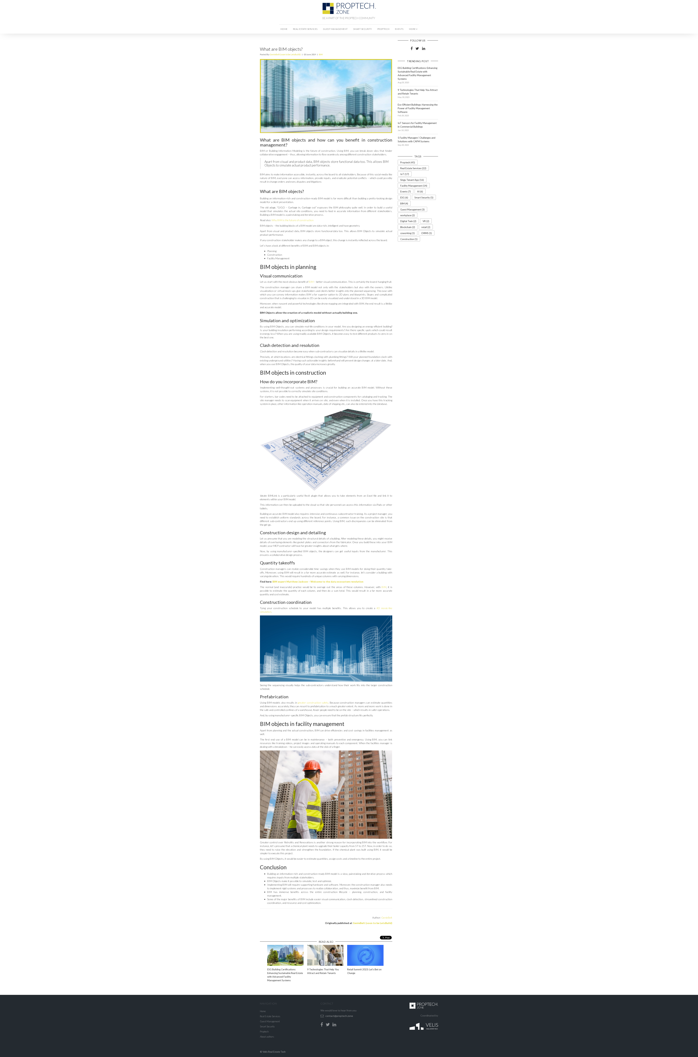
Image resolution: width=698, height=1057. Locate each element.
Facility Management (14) (413, 185)
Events (399, 29)
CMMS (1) (426, 233)
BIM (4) (404, 203)
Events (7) (405, 191)
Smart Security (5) (423, 197)
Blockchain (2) (407, 227)
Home (284, 29)
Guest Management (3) (412, 209)
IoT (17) (404, 174)
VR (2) (426, 221)
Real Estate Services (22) (413, 168)
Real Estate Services (305, 29)
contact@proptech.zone (339, 1015)
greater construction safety (313, 702)
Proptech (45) (407, 162)
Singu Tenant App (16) (412, 179)
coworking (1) (407, 233)
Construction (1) (409, 239)
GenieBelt (386, 917)
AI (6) (420, 191)
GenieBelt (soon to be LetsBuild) (285, 54)
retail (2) (425, 227)
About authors (267, 1036)
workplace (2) (407, 215)
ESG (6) (404, 197)
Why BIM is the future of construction (293, 220)
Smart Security (362, 29)
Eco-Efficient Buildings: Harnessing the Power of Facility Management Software (418, 108)
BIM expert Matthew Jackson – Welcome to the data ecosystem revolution (317, 581)
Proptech (383, 29)
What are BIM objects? (281, 49)
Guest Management (335, 29)
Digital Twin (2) (408, 221)
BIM (321, 54)
